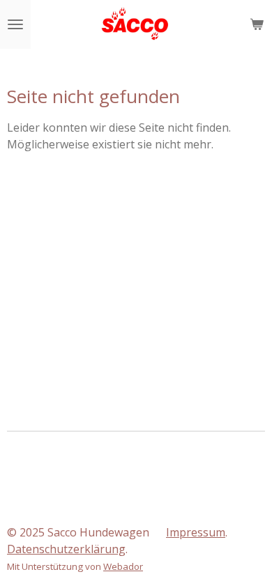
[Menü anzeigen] (15, 24)
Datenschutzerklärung (66, 549)
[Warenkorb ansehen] (256, 24)
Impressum (195, 532)
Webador (123, 566)
